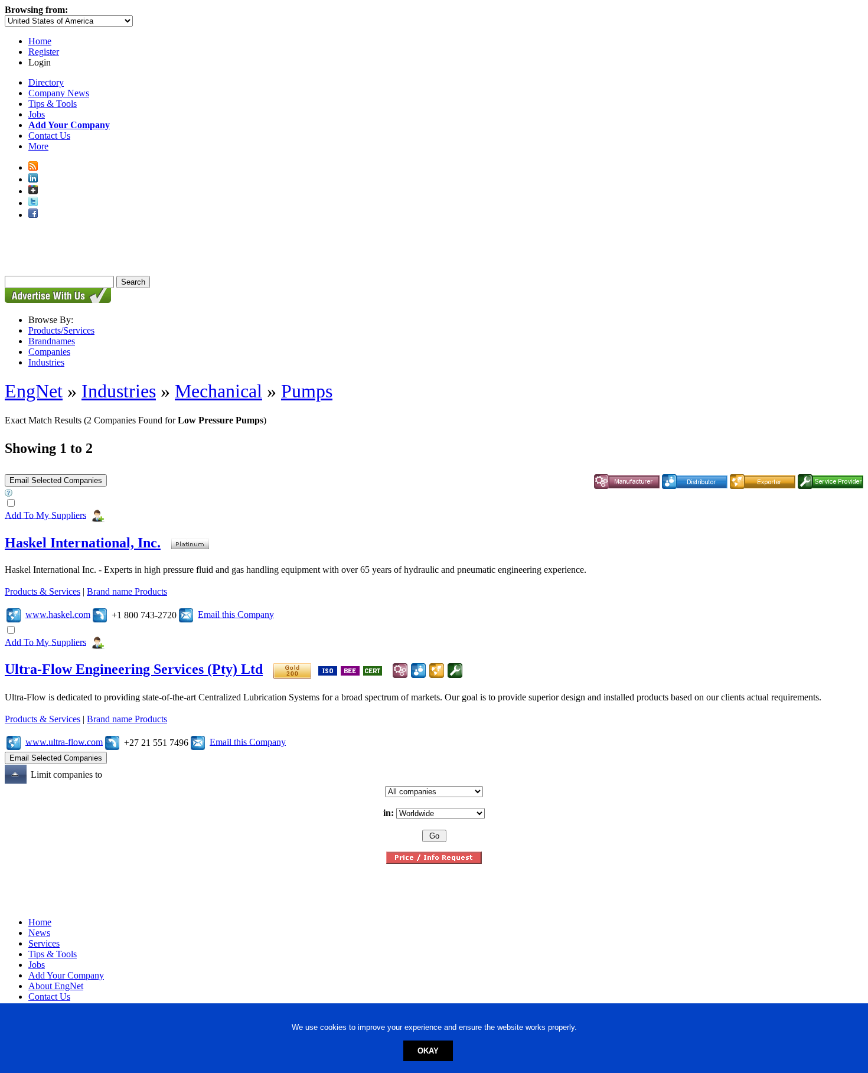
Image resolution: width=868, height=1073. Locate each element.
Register (43, 52)
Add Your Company (66, 975)
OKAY (428, 1050)
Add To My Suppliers (45, 515)
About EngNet (55, 986)
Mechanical (218, 391)
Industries (46, 362)
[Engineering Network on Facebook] (33, 215)
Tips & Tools (52, 104)
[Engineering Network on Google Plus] (33, 191)
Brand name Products (127, 591)
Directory (46, 82)
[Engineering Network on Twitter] (33, 203)
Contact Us (49, 136)
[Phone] (100, 614)
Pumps (306, 391)
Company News (58, 93)
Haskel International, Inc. (83, 542)
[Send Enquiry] (186, 614)
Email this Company (236, 614)
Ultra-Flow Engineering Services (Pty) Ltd (134, 669)
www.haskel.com (57, 614)
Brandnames (51, 341)
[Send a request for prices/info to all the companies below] (434, 861)
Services (44, 943)
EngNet (34, 391)
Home (39, 41)
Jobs (36, 114)
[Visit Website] (13, 614)
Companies (49, 352)
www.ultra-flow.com (64, 741)
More (38, 146)
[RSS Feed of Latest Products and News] (33, 167)
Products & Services (42, 591)
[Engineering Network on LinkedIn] (33, 179)
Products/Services (61, 330)
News (39, 933)
